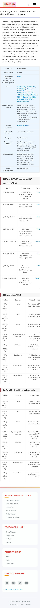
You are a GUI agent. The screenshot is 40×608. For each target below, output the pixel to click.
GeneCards (10, 563)
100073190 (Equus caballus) (26, 87)
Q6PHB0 (20, 125)
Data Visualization (12, 504)
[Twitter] (20, 583)
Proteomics (10, 507)
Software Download (12, 517)
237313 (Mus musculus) (25, 91)
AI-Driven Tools (11, 510)
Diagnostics (10, 535)
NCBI (8, 557)
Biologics (9, 539)
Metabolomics (11, 514)
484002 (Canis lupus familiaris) (27, 95)
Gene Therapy (11, 532)
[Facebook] (7, 583)
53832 (19, 76)
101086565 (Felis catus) (25, 89)
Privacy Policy (13, 605)
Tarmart (8, 542)
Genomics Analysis (12, 500)
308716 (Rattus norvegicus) (26, 93)
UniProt (8, 560)
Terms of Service (25, 605)
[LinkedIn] (13, 583)
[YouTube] (26, 583)
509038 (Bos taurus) (24, 97)
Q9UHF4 (26, 125)
